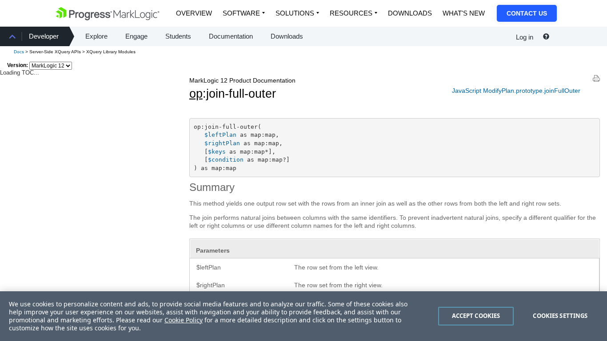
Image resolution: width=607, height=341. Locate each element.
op (196, 93)
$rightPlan (222, 143)
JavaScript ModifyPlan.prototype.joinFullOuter (516, 90)
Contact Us (527, 13)
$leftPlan (220, 134)
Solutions (295, 13)
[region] (303, 316)
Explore (96, 36)
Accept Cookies (476, 316)
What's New (464, 13)
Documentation (231, 36)
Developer (44, 36)
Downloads (410, 13)
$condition (226, 159)
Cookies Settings (560, 316)
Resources (351, 13)
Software (241, 13)
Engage (136, 36)
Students (178, 36)
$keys (217, 151)
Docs (19, 51)
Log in (524, 37)
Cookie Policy (183, 320)
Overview (194, 13)
